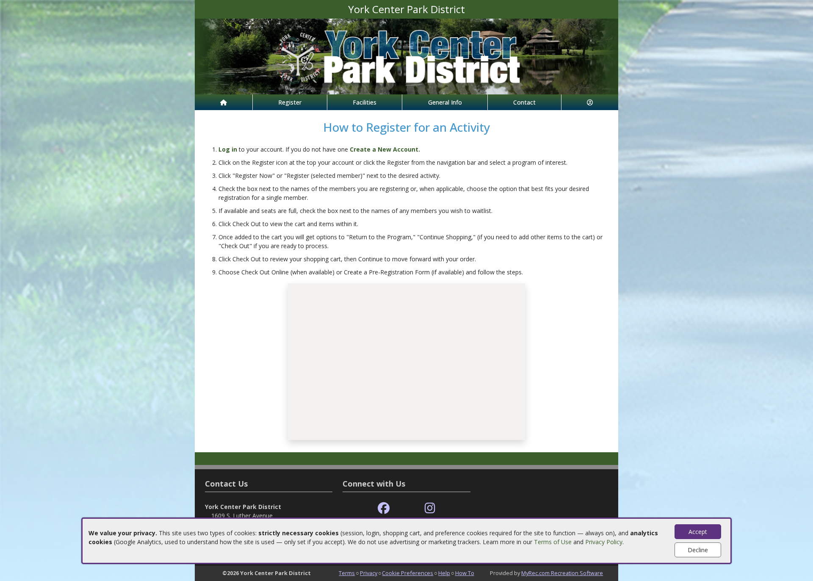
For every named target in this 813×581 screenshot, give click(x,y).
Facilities (364, 102)
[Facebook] (384, 508)
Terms (347, 573)
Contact (524, 102)
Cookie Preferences (407, 573)
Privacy (368, 573)
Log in (227, 149)
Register (289, 102)
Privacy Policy (603, 542)
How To (464, 573)
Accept (698, 532)
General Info (445, 102)
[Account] (589, 102)
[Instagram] (430, 508)
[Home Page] (223, 102)
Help (444, 573)
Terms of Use (553, 542)
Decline (698, 550)
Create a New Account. (385, 149)
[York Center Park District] (406, 56)
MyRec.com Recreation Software (562, 573)
